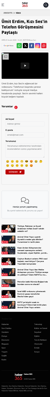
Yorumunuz (11, 140)
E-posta (9, 129)
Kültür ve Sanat (40, 328)
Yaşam (4, 352)
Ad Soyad (10, 118)
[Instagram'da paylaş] (37, 45)
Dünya (4, 336)
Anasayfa (8, 12)
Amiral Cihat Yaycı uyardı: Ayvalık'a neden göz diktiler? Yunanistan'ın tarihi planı (30, 239)
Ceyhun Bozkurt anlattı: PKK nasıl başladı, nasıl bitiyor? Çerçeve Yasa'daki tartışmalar (32, 261)
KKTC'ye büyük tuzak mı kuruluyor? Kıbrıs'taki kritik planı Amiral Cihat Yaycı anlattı (32, 305)
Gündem (5, 332)
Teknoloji (38, 324)
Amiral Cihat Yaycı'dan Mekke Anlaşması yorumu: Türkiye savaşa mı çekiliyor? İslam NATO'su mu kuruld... (32, 272)
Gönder (13, 172)
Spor (4, 348)
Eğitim (37, 336)
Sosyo (37, 352)
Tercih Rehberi (40, 340)
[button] (3, 5)
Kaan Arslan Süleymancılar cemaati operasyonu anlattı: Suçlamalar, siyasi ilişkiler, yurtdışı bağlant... (32, 250)
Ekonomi (5, 340)
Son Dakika (6, 328)
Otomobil (38, 344)
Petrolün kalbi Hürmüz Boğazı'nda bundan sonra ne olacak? (32, 283)
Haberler (5, 324)
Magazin (5, 344)
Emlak (36, 348)
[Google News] (8, 46)
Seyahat (37, 332)
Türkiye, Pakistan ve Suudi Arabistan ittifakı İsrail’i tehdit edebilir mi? (30, 228)
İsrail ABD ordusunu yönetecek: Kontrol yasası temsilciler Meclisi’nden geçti (31, 294)
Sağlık (4, 355)
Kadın (4, 359)
